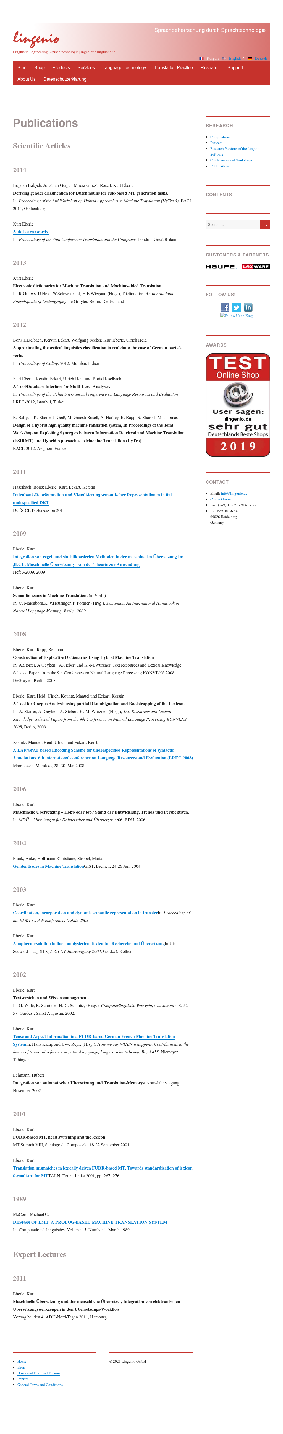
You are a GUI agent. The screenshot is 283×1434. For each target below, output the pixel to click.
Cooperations (220, 136)
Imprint (22, 1378)
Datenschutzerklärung (65, 79)
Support (235, 67)
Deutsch (261, 58)
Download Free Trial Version (38, 1372)
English (235, 58)
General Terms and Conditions (40, 1384)
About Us (26, 79)
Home (21, 1361)
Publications (220, 166)
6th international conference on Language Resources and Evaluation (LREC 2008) (115, 757)
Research (210, 67)
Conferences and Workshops (231, 160)
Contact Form (220, 499)
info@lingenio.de (234, 493)
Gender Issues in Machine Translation (48, 866)
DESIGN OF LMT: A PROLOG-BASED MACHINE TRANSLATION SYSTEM (90, 1222)
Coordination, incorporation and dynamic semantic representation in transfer (85, 912)
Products (61, 67)
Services (86, 67)
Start (22, 67)
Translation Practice (173, 67)
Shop (39, 67)
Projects (216, 142)
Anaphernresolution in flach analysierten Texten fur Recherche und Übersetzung (89, 943)
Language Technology (124, 67)
